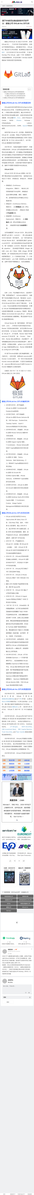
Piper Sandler (20, 732)
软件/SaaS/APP (15, 892)
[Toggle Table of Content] (28, 89)
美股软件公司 (8, 900)
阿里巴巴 (24, 584)
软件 (3, 52)
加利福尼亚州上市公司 (25, 900)
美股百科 (10, 949)
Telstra (20, 457)
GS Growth (15, 472)
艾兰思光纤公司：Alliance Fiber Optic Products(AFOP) (24, 855)
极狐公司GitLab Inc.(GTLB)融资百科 (15, 93)
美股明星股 (9, 6)
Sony (18, 118)
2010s (8, 903)
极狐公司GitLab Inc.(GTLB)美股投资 (14, 97)
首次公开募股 (6, 701)
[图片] (29, 992)
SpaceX (25, 126)
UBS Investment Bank (9, 729)
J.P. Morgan (14, 727)
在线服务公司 (25, 892)
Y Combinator (20, 408)
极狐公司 (8, 907)
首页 (3, 6)
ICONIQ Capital (11, 475)
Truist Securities (7, 732)
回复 (11, 953)
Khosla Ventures (21, 417)
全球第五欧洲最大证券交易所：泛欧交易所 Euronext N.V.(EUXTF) (24, 839)
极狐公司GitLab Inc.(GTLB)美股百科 (14, 92)
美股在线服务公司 (25, 903)
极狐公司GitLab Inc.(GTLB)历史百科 (16, 95)
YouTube (11, 627)
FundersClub (10, 411)
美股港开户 (12, 1194)
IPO (21, 699)
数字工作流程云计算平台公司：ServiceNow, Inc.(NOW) (9, 839)
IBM (14, 118)
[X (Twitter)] (17, 820)
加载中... (5, 926)
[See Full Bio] (23, 816)
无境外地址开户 (21, 1194)
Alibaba (18, 120)
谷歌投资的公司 (8, 896)
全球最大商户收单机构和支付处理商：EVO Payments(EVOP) (9, 855)
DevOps (8, 910)
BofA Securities (27, 727)
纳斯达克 (15, 707)
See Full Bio (18, 816)
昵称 (5, 997)
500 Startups (13, 420)
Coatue (8, 503)
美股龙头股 (25, 896)
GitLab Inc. (25, 907)
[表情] (25, 992)
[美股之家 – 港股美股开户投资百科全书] (17, 2)
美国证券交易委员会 (8, 699)
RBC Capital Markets (25, 729)
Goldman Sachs (17, 497)
